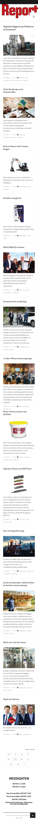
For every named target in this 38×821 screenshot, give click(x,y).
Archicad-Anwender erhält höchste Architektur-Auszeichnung (18, 584)
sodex (26, 78)
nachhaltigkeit (22, 347)
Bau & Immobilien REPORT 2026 (19, 796)
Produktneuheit (22, 186)
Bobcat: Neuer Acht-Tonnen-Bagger (16, 148)
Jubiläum (21, 457)
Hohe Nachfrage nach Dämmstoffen (13, 91)
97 (28, 759)
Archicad (12, 633)
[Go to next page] (25, 764)
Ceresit (29, 235)
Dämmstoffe (22, 135)
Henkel (5, 238)
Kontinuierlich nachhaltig (14, 301)
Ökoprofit (5, 349)
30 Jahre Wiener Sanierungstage (17, 358)
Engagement (16, 292)
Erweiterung (27, 457)
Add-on (24, 519)
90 (9, 754)
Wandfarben (16, 460)
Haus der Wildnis (7, 292)
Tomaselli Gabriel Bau (8, 80)
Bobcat (29, 186)
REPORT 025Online (19, 799)
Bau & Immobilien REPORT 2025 (19, 793)
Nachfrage (20, 137)
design (20, 290)
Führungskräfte (27, 734)
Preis (24, 290)
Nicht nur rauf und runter (14, 642)
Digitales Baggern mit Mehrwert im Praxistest (18, 28)
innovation (21, 78)
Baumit (28, 290)
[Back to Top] (32, 815)
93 (28, 754)
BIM (20, 519)
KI (4, 573)
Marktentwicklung (7, 137)
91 (15, 754)
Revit (28, 519)
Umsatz (15, 137)
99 (18, 764)
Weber (10, 460)
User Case (5, 522)
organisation (8, 573)
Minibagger (6, 189)
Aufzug (10, 690)
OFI (10, 409)
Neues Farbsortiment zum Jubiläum (15, 413)
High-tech (25, 80)
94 (8, 759)
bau (32, 571)
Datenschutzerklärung (14, 802)
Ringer (10, 522)
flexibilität (29, 631)
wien (20, 406)
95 (15, 759)
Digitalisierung (22, 571)
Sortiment (5, 460)
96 (21, 759)
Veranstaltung (25, 406)
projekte (29, 571)
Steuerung (14, 573)
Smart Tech (30, 687)
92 (21, 754)
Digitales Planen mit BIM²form (17, 468)
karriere (20, 734)
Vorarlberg (11, 349)
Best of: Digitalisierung (13, 530)
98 (11, 764)
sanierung (5, 409)
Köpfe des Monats (11, 699)
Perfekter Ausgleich (12, 198)
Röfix (28, 347)
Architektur (6, 633)
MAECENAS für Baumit (13, 247)
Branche (5, 690)
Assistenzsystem (18, 80)
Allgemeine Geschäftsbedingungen (21, 803)
